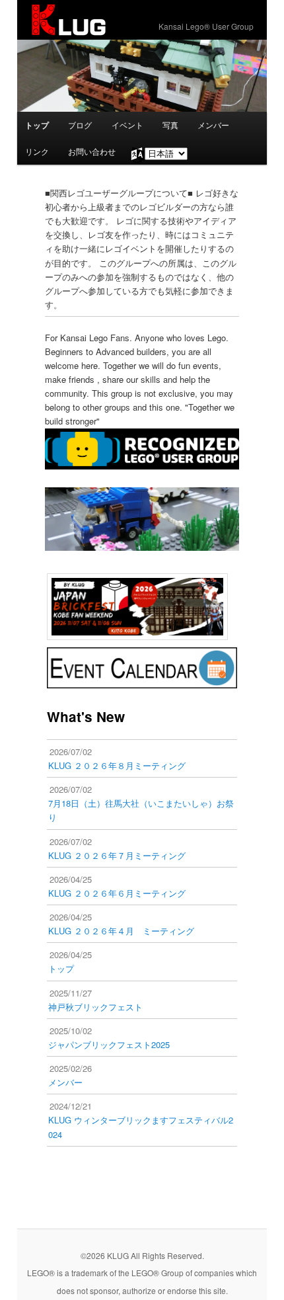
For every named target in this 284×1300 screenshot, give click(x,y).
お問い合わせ (92, 151)
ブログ (80, 124)
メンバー (213, 124)
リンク (37, 151)
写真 (170, 124)
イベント (127, 124)
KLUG (68, 19)
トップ (37, 125)
